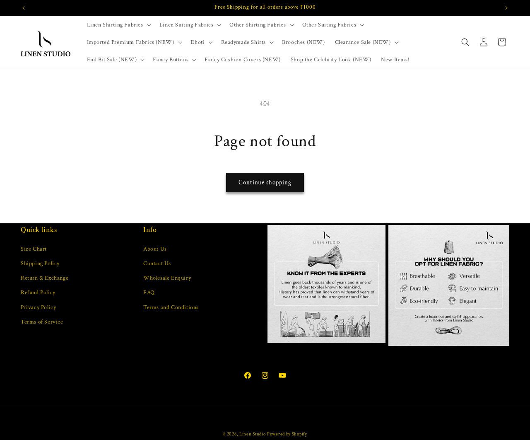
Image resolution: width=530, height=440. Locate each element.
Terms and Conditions (171, 307)
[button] (118, 25)
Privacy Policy (38, 307)
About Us (155, 248)
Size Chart (34, 248)
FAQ (149, 292)
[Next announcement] (506, 8)
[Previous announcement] (23, 8)
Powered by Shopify (287, 434)
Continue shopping (265, 182)
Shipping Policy (40, 263)
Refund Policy (38, 292)
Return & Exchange (44, 277)
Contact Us (157, 263)
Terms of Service (42, 321)
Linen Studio (252, 434)
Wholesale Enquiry (167, 277)
